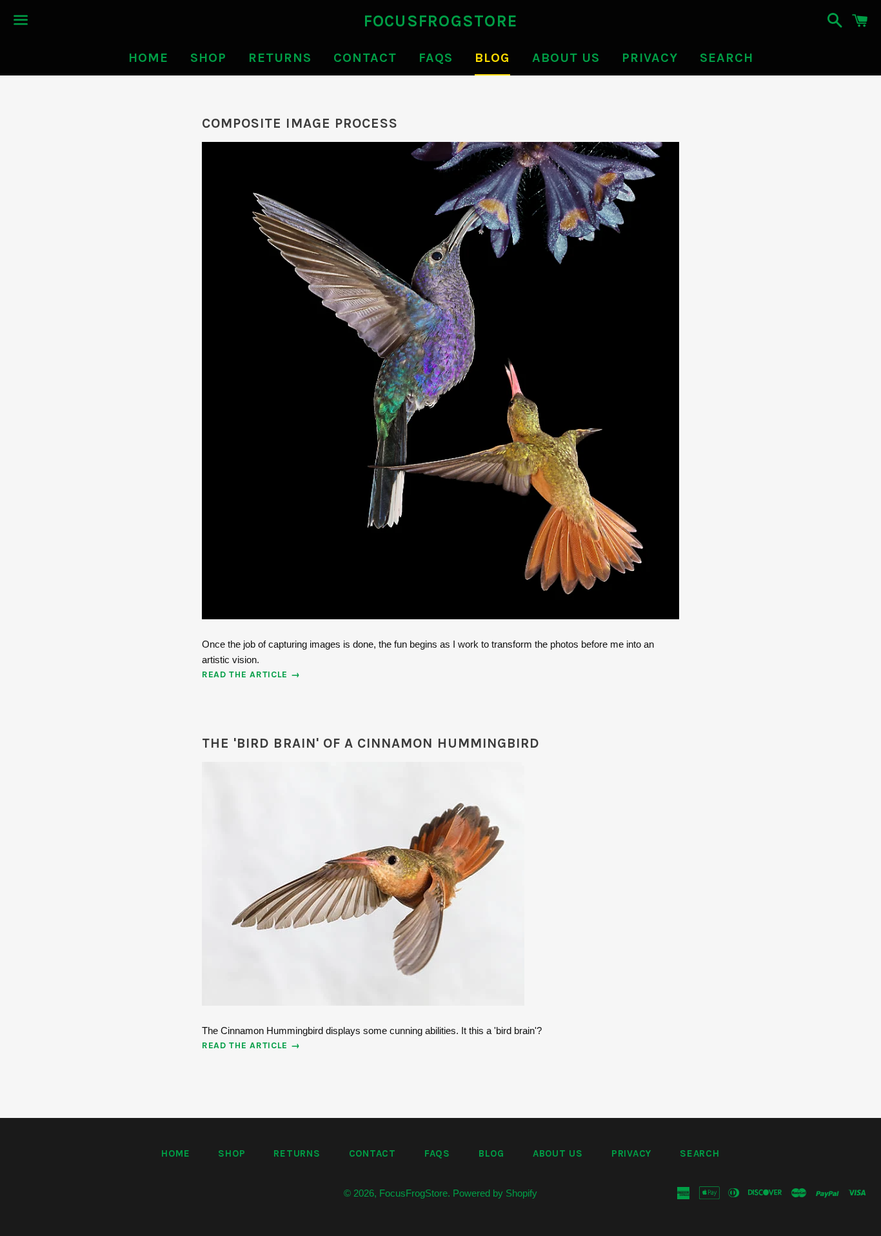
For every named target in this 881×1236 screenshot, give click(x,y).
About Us (566, 57)
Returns (280, 57)
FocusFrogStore (441, 21)
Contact (365, 57)
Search (726, 57)
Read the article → (251, 674)
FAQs (436, 57)
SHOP (208, 57)
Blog (492, 57)
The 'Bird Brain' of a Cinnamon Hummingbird (371, 743)
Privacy (650, 57)
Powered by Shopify (495, 1193)
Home (148, 57)
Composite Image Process (300, 123)
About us (558, 1153)
